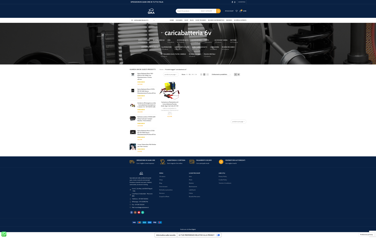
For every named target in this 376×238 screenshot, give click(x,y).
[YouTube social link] (138, 212)
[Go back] (162, 33)
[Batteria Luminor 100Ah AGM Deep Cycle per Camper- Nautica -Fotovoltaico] (133, 121)
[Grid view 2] (201, 74)
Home (162, 69)
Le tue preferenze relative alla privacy (197, 235)
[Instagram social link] (135, 212)
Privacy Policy (223, 176)
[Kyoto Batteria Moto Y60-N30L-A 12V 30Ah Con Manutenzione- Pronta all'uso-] (133, 79)
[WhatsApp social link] (234, 2)
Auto (190, 176)
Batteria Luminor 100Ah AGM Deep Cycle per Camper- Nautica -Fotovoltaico (146, 118)
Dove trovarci (163, 186)
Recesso (162, 193)
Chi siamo (162, 176)
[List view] (238, 74)
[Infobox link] (143, 162)
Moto (190, 180)
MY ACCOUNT (229, 11)
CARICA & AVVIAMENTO (169, 108)
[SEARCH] (218, 11)
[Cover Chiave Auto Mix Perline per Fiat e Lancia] (133, 148)
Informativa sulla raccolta (165, 235)
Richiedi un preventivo (166, 190)
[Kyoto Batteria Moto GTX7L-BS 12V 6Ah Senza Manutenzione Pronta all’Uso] (133, 93)
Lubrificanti (192, 190)
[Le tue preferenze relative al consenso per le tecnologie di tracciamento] (366, 234)
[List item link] (141, 199)
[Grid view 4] (208, 74)
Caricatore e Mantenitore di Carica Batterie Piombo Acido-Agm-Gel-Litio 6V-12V (169, 104)
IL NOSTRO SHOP (194, 173)
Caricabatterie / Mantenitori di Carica (169, 111)
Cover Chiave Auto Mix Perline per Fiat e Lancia (146, 145)
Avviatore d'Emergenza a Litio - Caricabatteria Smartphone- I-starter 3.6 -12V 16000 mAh (146, 105)
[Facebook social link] (232, 2)
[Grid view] (235, 74)
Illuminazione (193, 186)
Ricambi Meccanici (194, 196)
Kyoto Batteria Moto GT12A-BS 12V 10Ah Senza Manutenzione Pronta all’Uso (146, 132)
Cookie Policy (223, 180)
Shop (161, 180)
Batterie (191, 183)
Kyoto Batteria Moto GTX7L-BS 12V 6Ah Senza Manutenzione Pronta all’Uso (146, 91)
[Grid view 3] (204, 74)
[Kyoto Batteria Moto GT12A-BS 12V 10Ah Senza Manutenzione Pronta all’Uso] (133, 135)
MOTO (170, 114)
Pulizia (191, 193)
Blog (160, 183)
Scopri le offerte (164, 196)
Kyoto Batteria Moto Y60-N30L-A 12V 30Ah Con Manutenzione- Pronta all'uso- (145, 76)
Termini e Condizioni (225, 183)
